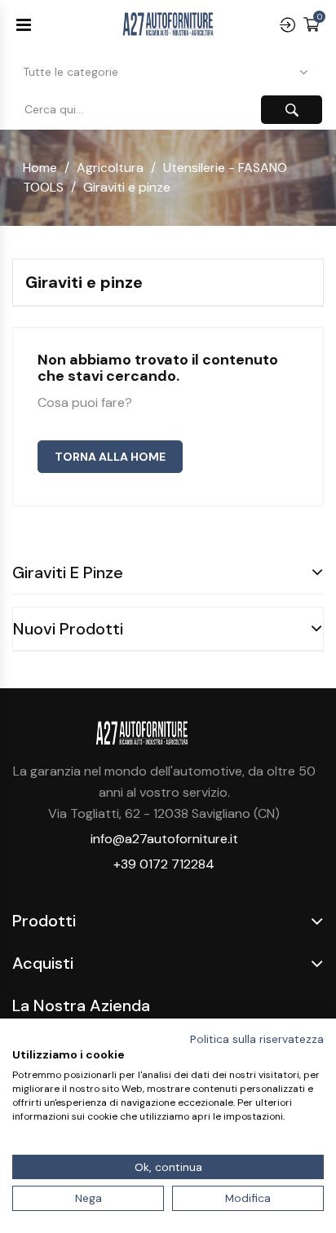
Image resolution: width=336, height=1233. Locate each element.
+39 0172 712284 (163, 864)
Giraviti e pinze (67, 572)
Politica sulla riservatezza (257, 1039)
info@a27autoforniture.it (164, 838)
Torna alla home (110, 456)
